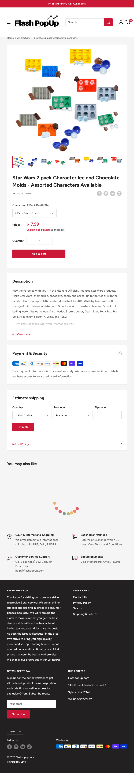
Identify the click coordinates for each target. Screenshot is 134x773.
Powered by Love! (17, 761)
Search (77, 608)
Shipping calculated (38, 229)
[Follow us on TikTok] (29, 746)
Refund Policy (20, 444)
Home (10, 37)
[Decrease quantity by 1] (30, 241)
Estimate (23, 427)
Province (59, 407)
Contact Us (80, 597)
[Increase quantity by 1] (49, 241)
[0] (128, 22)
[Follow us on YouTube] (22, 746)
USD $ (12, 731)
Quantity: (18, 240)
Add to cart (39, 253)
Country (17, 407)
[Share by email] (119, 193)
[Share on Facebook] (99, 193)
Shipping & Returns (85, 614)
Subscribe (18, 714)
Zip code (100, 407)
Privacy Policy (82, 602)
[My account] (121, 22)
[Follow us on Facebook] (9, 746)
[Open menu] (8, 22)
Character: (31, 205)
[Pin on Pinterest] (105, 193)
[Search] (108, 22)
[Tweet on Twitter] (112, 193)
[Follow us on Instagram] (16, 746)
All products (24, 37)
